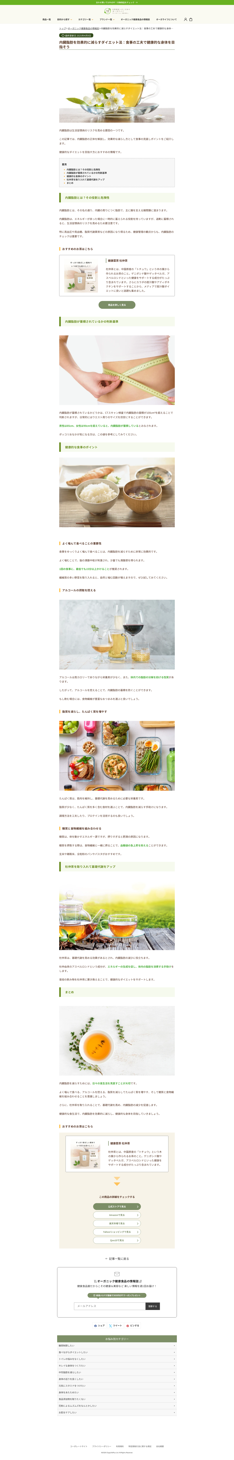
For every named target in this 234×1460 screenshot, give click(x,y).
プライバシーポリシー (101, 1446)
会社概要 (160, 1446)
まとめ (70, 182)
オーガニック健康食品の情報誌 (83, 28)
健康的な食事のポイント (79, 176)
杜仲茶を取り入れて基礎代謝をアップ (86, 179)
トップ (62, 28)
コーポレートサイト (78, 1446)
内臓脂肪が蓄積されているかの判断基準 (87, 172)
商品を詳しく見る (117, 304)
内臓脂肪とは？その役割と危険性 (83, 169)
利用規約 (120, 1446)
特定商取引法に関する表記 (139, 1446)
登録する (152, 1306)
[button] (64, 19)
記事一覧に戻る (119, 1258)
